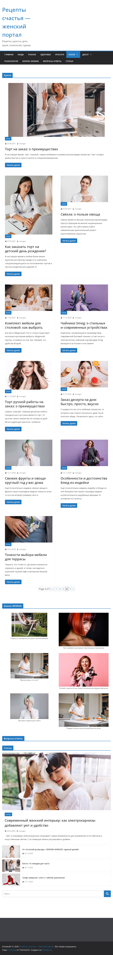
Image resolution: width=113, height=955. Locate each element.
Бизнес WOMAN (30, 61)
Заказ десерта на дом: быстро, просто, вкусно (80, 401)
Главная (8, 54)
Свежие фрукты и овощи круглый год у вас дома (25, 480)
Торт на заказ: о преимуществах (31, 149)
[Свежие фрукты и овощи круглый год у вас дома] (28, 453)
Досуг (85, 54)
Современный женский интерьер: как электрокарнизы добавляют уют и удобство (50, 823)
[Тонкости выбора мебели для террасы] (28, 529)
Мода (21, 54)
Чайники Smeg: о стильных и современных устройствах (84, 325)
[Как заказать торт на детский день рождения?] (28, 205)
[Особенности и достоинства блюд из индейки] (84, 453)
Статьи (69, 61)
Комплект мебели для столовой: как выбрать (24, 325)
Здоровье (45, 54)
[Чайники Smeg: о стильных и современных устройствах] (84, 297)
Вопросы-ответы (52, 61)
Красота (59, 54)
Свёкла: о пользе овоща (80, 214)
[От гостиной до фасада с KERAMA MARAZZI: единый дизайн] (11, 851)
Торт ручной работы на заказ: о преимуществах (25, 403)
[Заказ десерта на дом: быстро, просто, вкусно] (84, 374)
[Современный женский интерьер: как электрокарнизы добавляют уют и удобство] (56, 781)
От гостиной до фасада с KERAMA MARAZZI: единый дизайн (50, 849)
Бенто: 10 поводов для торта (35, 863)
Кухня (71, 54)
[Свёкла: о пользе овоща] (84, 189)
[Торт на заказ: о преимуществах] (56, 110)
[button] (76, 55)
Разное (32, 54)
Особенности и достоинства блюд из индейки (84, 480)
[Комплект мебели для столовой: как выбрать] (28, 297)
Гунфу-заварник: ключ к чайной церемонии (43, 877)
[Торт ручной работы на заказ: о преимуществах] (28, 375)
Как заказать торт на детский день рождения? (25, 248)
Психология (11, 61)
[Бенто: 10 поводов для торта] (11, 865)
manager (22, 143)
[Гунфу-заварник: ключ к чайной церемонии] (11, 880)
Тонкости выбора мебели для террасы (26, 556)
